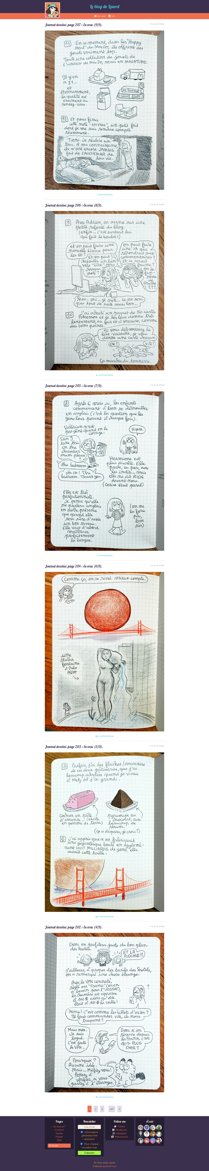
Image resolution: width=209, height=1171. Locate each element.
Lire (112, 16)
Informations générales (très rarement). (89, 1135)
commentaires (104, 375)
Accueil (101, 16)
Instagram (121, 1133)
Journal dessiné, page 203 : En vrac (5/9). (74, 746)
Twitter (121, 1126)
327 (112, 1109)
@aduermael (109, 1166)
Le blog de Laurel (104, 6)
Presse (59, 1136)
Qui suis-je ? (59, 1126)
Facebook (121, 1130)
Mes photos (121, 1136)
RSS (59, 1140)
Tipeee (59, 1133)
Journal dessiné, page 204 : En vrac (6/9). (74, 566)
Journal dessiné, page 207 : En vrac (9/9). (74, 25)
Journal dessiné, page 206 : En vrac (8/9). (74, 205)
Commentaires (104, 194)
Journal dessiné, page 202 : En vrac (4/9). (74, 927)
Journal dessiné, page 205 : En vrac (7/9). (74, 385)
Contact (59, 1130)
